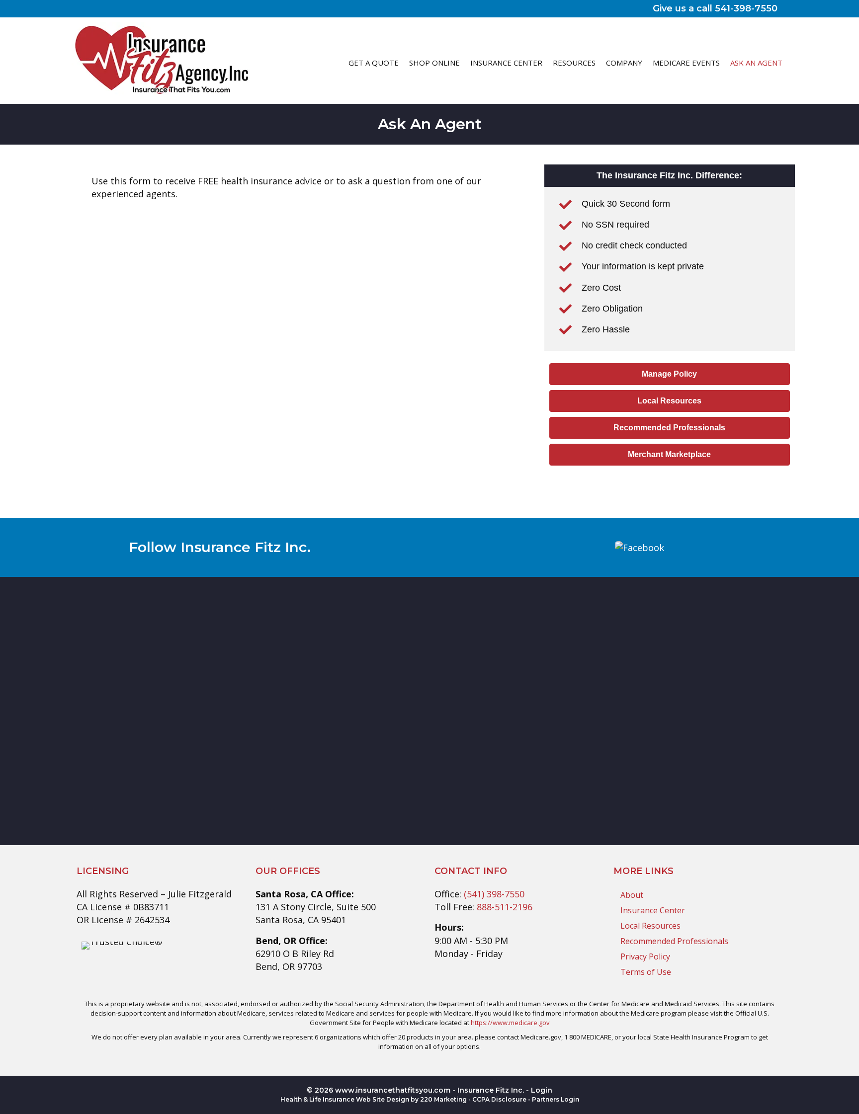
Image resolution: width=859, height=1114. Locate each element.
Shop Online (434, 63)
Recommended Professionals (674, 941)
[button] (669, 374)
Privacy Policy (645, 956)
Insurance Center (506, 63)
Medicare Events (686, 63)
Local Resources (650, 925)
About (631, 894)
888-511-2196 (504, 907)
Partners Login (555, 1099)
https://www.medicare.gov (510, 1022)
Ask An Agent (756, 63)
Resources (574, 63)
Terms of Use (645, 971)
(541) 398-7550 (494, 894)
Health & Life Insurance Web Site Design (344, 1099)
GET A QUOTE (373, 63)
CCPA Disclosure (499, 1099)
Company (624, 63)
